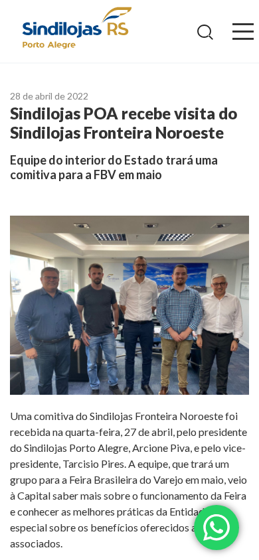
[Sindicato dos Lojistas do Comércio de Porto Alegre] (76, 29)
